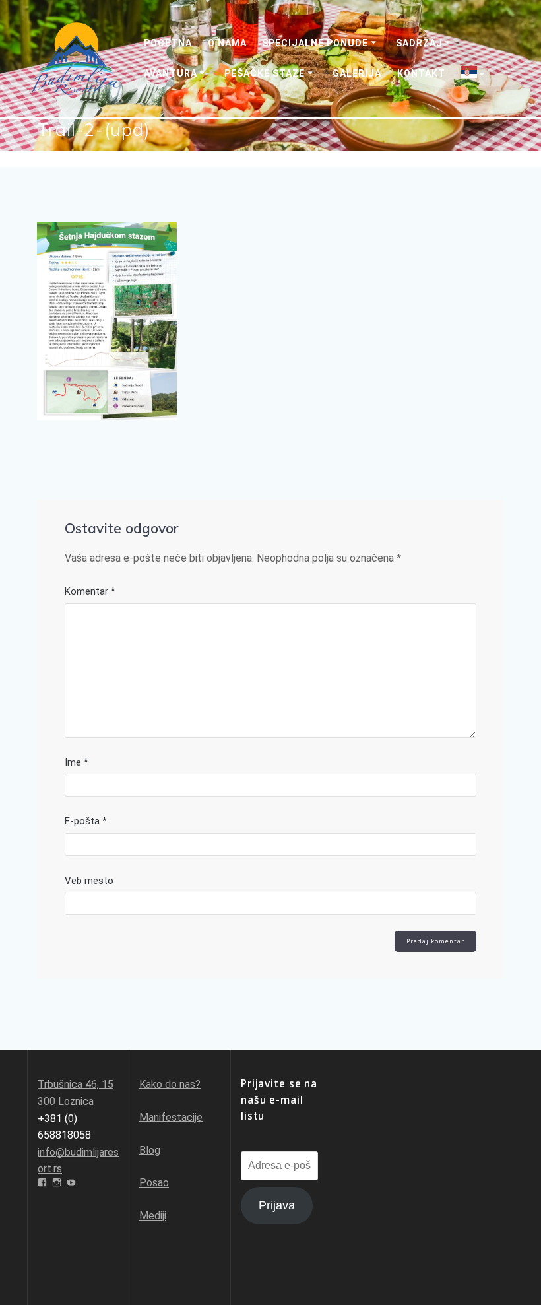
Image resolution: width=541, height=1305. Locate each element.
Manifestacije (171, 1117)
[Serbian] (475, 74)
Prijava (277, 1205)
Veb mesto (89, 881)
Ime (76, 762)
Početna (168, 43)
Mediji (152, 1215)
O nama (227, 43)
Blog (149, 1150)
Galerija (357, 73)
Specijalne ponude (315, 43)
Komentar (90, 591)
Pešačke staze (264, 73)
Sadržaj (419, 43)
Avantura (170, 73)
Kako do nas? (170, 1084)
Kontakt (421, 73)
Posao (154, 1182)
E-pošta (86, 821)
